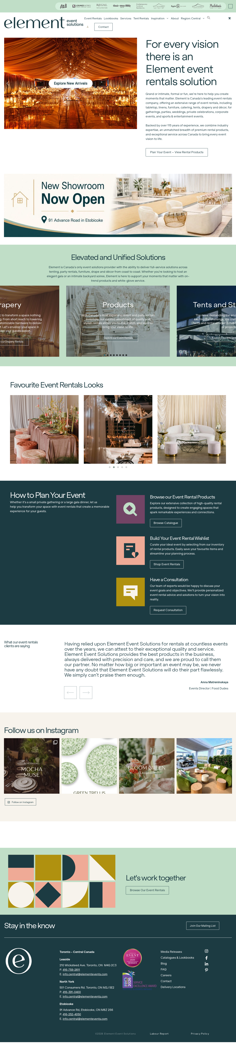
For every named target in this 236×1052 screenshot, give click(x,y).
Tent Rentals (141, 18)
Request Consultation (168, 610)
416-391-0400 (72, 992)
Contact (103, 26)
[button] (208, 18)
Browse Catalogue (166, 523)
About (175, 18)
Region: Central (191, 18)
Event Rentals (93, 18)
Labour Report (159, 1033)
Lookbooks (111, 18)
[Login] (87, 27)
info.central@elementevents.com (85, 974)
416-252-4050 (72, 1014)
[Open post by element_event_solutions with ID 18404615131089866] (31, 766)
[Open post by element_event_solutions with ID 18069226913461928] (204, 766)
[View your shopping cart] (229, 18)
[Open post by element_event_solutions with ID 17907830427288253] (89, 766)
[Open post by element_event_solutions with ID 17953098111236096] (146, 766)
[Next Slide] (149, 676)
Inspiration (157, 18)
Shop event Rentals (167, 564)
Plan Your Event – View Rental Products (176, 152)
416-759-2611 (71, 969)
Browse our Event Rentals (147, 890)
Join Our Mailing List (203, 925)
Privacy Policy (200, 1033)
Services (125, 18)
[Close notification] (230, 6)
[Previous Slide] (144, 676)
